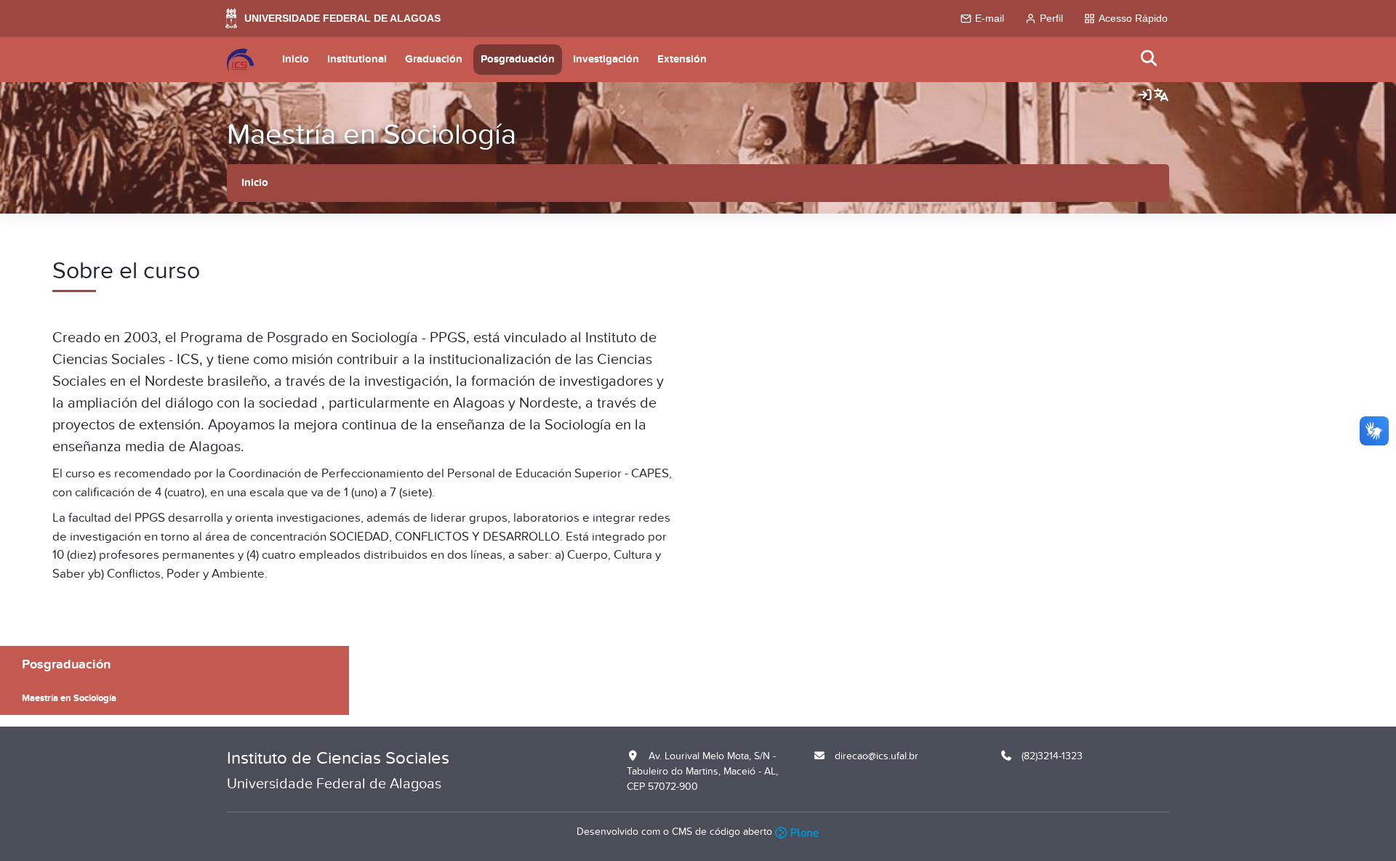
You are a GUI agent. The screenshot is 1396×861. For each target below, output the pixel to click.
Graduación (433, 59)
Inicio (295, 59)
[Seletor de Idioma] (1161, 95)
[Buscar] (1149, 59)
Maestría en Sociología (371, 135)
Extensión (682, 59)
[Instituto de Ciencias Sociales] (240, 59)
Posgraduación (518, 59)
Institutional (357, 59)
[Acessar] (1145, 95)
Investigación (606, 59)
